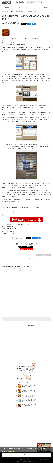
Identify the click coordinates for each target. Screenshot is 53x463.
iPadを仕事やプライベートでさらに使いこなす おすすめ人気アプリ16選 (16, 270)
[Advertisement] (26, 286)
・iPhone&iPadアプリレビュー (10, 229)
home (5, 11)
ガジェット (11, 11)
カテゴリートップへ (43, 255)
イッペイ (17, 23)
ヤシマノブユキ (7, 23)
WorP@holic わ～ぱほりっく (9, 234)
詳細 (10, 451)
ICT (46, 7)
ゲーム (6, 7)
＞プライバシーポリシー (26, 458)
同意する (26, 455)
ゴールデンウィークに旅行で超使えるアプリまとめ (12, 268)
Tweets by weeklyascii (31, 325)
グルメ (19, 7)
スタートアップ (33, 7)
